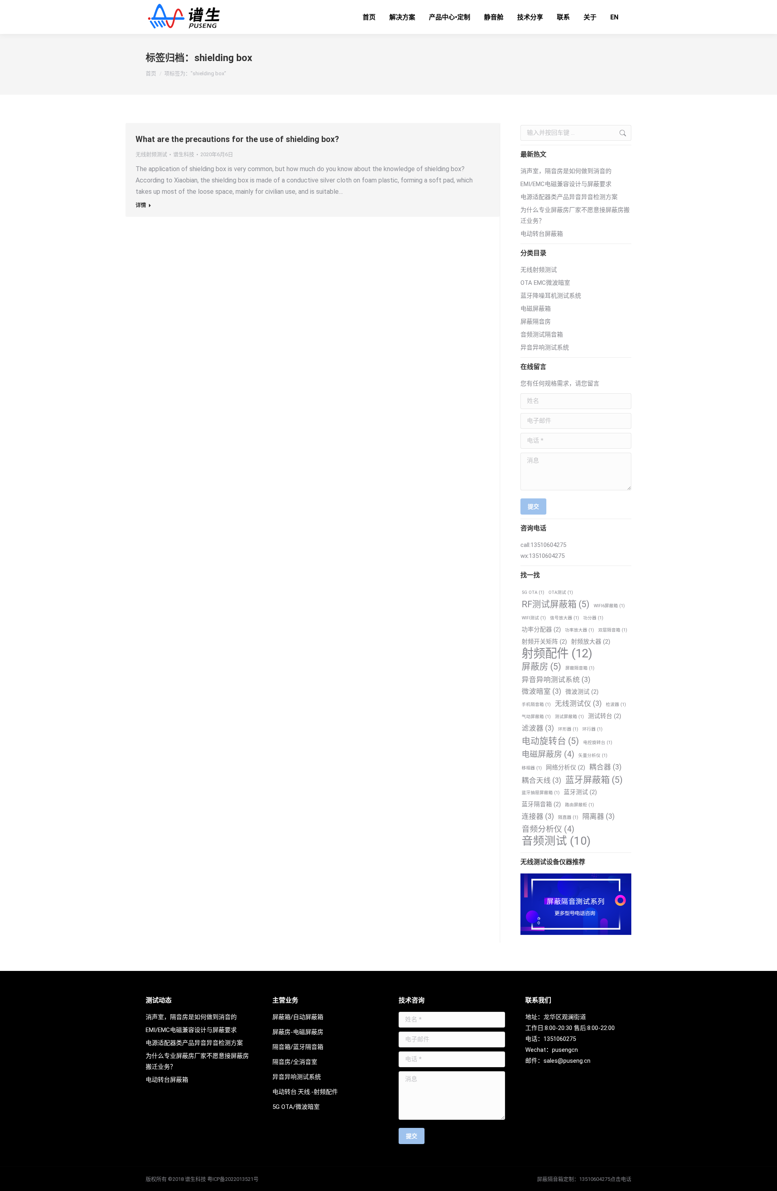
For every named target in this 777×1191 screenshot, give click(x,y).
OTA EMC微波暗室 (545, 282)
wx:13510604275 (542, 555)
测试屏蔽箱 (569, 716)
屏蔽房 (541, 666)
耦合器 (605, 767)
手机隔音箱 (536, 704)
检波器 (616, 704)
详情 (141, 205)
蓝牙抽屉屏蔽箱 (541, 792)
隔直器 (568, 817)
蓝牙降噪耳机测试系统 (550, 295)
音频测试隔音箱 (541, 334)
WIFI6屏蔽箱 (609, 605)
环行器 (592, 729)
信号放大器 (564, 618)
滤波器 (538, 728)
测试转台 (604, 716)
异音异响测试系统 (544, 347)
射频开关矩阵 (544, 641)
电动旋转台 (550, 741)
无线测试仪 (578, 703)
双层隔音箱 (612, 630)
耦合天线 (541, 780)
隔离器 (598, 816)
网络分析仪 (565, 767)
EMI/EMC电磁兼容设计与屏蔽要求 (565, 184)
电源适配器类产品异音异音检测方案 (569, 197)
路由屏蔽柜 (579, 804)
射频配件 (557, 653)
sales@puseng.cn (566, 1060)
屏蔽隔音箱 (579, 668)
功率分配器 (541, 629)
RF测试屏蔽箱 (556, 604)
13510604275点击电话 (605, 1179)
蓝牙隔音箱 (541, 804)
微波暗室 (541, 691)
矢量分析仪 (592, 755)
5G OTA (533, 592)
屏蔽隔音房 (535, 321)
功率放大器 (579, 630)
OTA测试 (560, 592)
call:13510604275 (543, 545)
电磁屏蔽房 (548, 754)
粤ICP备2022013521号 (233, 1179)
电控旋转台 (597, 742)
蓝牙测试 (580, 792)
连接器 (538, 816)
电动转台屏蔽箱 (541, 233)
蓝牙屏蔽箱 (594, 780)
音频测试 (556, 840)
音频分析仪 (548, 829)
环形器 (568, 729)
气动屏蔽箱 (536, 716)
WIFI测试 (534, 618)
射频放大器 (590, 641)
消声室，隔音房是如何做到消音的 (565, 171)
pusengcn (565, 1049)
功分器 (593, 618)
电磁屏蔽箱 (535, 308)
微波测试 (582, 691)
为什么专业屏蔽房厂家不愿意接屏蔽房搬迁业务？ (575, 215)
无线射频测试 (151, 154)
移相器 (532, 768)
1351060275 (559, 1039)
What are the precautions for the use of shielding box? (237, 139)
